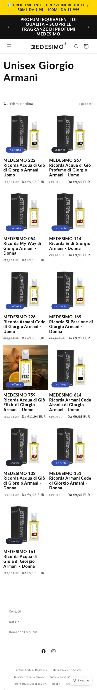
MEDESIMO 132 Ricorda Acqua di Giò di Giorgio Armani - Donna (24, 481)
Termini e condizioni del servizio (67, 676)
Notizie (14, 622)
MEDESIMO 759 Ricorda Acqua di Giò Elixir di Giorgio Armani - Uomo (24, 402)
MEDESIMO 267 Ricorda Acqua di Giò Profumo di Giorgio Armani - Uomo (70, 167)
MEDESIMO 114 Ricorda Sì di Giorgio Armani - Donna (69, 243)
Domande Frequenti (23, 632)
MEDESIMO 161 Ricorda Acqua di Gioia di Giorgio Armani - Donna (20, 559)
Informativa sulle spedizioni (30, 683)
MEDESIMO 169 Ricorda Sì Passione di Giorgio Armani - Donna (71, 324)
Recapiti (56, 683)
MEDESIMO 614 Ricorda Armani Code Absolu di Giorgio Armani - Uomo (70, 402)
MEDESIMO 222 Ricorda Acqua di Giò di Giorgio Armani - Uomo (24, 167)
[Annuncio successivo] (89, 27)
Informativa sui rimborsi (66, 669)
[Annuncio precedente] (8, 27)
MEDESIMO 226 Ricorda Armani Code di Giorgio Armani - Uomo (24, 324)
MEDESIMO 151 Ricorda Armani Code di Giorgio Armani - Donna (70, 481)
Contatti (15, 611)
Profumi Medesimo (36, 669)
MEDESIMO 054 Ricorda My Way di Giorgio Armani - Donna (22, 246)
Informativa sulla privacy (29, 676)
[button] (9, 46)
